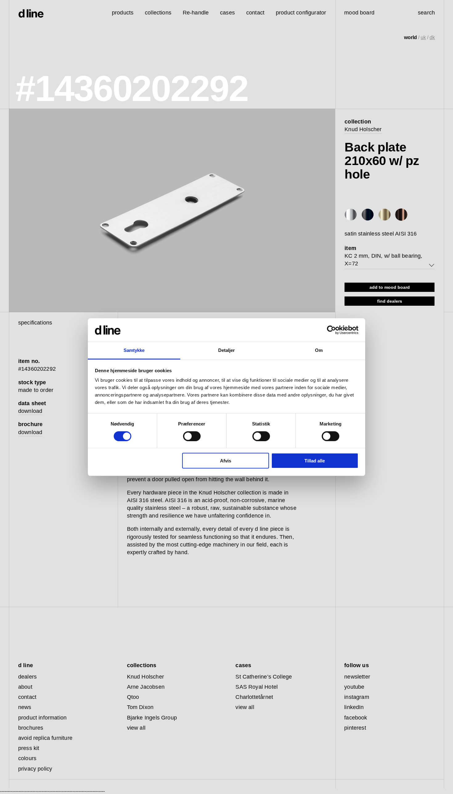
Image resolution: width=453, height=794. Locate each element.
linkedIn (354, 707)
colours (27, 758)
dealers (27, 677)
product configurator (301, 13)
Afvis (225, 460)
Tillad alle (314, 460)
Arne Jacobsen (146, 687)
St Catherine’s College (263, 677)
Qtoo (133, 697)
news (24, 707)
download (30, 411)
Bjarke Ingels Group (152, 718)
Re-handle (196, 13)
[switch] (192, 436)
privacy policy (35, 769)
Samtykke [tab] (134, 350)
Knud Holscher (363, 129)
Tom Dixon (140, 707)
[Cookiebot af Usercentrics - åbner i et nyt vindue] (331, 330)
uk (423, 37)
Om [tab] (319, 350)
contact (27, 697)
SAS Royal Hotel (256, 687)
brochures (30, 728)
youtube (354, 687)
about (25, 687)
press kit (28, 748)
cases (227, 13)
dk (432, 37)
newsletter (357, 677)
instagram (356, 697)
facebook (355, 718)
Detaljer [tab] (226, 350)
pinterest (355, 728)
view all (136, 728)
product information (42, 718)
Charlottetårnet (254, 697)
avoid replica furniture (45, 738)
